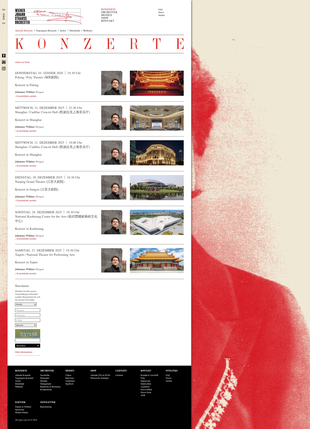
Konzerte (108, 9)
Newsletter (47, 402)
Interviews (69, 377)
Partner (20, 402)
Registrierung (46, 406)
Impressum (145, 380)
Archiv (63, 30)
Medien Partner (21, 412)
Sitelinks (172, 370)
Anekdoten (70, 380)
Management (45, 383)
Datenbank (74, 30)
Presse (161, 12)
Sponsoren (19, 409)
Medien (106, 15)
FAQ (160, 9)
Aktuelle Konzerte (24, 30)
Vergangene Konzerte (46, 30)
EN (3, 23)
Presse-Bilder (146, 389)
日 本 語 (4, 16)
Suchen (161, 15)
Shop (104, 18)
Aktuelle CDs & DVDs (100, 375)
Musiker (43, 380)
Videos (68, 375)
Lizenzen (121, 370)
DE (3, 9)
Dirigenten (44, 377)
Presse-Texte (146, 392)
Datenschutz (146, 383)
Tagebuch (69, 383)
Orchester (109, 12)
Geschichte (45, 375)
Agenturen (145, 386)
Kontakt (107, 20)
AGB (143, 395)
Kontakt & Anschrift (149, 375)
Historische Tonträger (99, 377)
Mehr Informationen (23, 351)
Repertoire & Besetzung (50, 386)
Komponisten (46, 389)
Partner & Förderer (23, 406)
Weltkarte (87, 30)
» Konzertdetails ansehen (25, 96)
